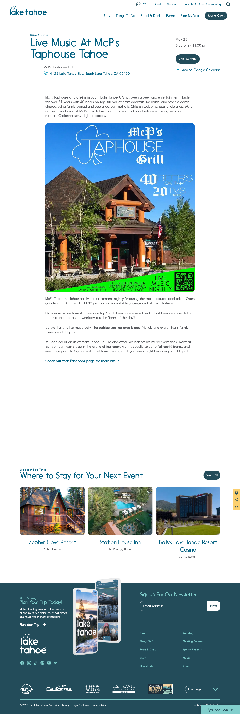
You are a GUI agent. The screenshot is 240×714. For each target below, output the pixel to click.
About (187, 666)
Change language (195, 694)
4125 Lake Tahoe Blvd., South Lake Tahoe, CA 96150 (90, 73)
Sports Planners (192, 649)
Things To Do (125, 16)
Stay (107, 16)
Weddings (188, 633)
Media (186, 657)
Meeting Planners (193, 641)
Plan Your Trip (30, 624)
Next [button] (213, 606)
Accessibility (99, 705)
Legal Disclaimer (81, 705)
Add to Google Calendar (201, 70)
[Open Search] (228, 4)
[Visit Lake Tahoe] (28, 10)
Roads (158, 4)
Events (170, 16)
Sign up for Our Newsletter (168, 594)
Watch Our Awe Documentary (203, 4)
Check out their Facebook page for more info (80, 361)
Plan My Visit (190, 16)
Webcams (173, 4)
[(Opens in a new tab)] (22, 663)
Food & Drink (151, 16)
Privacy (65, 705)
